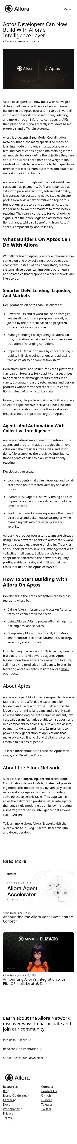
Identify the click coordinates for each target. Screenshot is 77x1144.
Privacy (8, 1113)
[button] (67, 9)
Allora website (13, 828)
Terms (7, 1118)
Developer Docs (30, 755)
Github (46, 1096)
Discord (41, 828)
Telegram (48, 1104)
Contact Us (49, 1091)
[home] (18, 9)
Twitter (46, 1109)
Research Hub (58, 828)
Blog (31, 828)
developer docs (20, 832)
